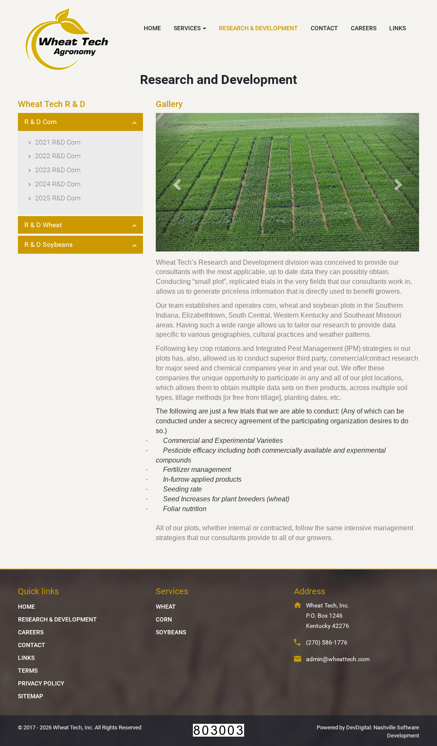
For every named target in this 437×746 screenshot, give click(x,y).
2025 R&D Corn (58, 198)
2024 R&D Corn (58, 184)
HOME (152, 28)
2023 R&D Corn (58, 170)
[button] (175, 182)
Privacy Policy (41, 683)
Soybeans (171, 632)
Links (26, 657)
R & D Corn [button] (40, 122)
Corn (164, 619)
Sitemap (30, 696)
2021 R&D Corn (58, 142)
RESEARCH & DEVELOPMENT (258, 28)
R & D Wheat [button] (43, 225)
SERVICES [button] (188, 28)
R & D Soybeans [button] (48, 244)
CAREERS (363, 28)
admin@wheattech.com (338, 659)
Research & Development (57, 619)
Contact (31, 645)
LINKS (397, 28)
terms (28, 670)
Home (26, 606)
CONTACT (324, 28)
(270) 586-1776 (326, 642)
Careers (31, 632)
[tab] (80, 122)
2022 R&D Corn (58, 156)
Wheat (166, 606)
